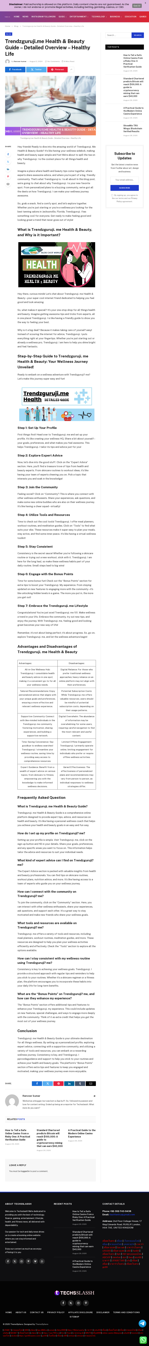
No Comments (54, 61)
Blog (8, 34)
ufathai (6, 1333)
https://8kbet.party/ (76, 1330)
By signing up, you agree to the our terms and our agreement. (125, 198)
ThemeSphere (42, 1324)
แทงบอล (71, 1336)
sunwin (52, 1330)
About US (21, 1312)
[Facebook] (8, 154)
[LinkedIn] (8, 169)
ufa (128, 1260)
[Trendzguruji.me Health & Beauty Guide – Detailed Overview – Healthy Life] (50, 105)
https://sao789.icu (51, 1333)
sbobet (14, 1336)
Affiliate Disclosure (80, 1312)
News (25, 17)
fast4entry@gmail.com (122, 1214)
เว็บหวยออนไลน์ (131, 1241)
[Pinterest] (8, 176)
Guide (62, 17)
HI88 (26, 1330)
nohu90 (97, 1330)
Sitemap (74, 1317)
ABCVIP (106, 1257)
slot (124, 1257)
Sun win (121, 1247)
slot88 (138, 1257)
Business (115, 17)
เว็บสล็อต (52, 1336)
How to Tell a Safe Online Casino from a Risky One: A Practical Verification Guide (17, 1135)
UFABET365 (118, 1260)
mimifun (116, 1257)
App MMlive (42, 1330)
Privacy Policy (56, 1312)
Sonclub (134, 1333)
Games (143, 17)
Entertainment (78, 17)
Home (16, 17)
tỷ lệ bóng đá (78, 1333)
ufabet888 (61, 1330)
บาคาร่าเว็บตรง (133, 1247)
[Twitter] (8, 162)
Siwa (130, 1257)
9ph (118, 1254)
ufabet (33, 1330)
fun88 (136, 1251)
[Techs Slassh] (7, 17)
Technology (98, 17)
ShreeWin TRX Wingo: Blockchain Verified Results (132, 128)
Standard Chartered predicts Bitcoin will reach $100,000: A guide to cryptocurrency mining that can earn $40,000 (50, 1138)
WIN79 (88, 1333)
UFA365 (106, 1251)
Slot (40, 1333)
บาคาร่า (140, 1244)
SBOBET (14, 1333)
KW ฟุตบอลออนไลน (132, 1254)
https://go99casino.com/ (30, 1336)
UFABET (7, 1330)
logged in (25, 1171)
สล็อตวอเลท (109, 1247)
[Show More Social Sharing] (71, 69)
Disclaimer (102, 1312)
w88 (128, 1251)
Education (130, 17)
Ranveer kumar (20, 61)
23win (68, 1333)
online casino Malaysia (112, 1333)
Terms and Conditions (126, 1312)
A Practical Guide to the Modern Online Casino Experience (82, 1133)
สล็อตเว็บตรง (108, 1241)
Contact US (37, 1312)
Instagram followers (43, 17)
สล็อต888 (97, 1333)
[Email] (8, 184)
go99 (105, 1267)
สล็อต (119, 1241)
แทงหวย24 (129, 1244)
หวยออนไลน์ (116, 1244)
